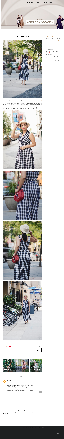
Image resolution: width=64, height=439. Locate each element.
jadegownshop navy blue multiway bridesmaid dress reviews (19, 387)
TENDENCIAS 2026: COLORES (49, 54)
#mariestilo (22, 33)
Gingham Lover (7, 369)
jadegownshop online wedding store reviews (16, 386)
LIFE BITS (45, 2)
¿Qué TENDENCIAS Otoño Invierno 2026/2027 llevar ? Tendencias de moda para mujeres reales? (52, 57)
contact (50, 2)
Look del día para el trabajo (49, 49)
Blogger (42, 427)
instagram (58, 38)
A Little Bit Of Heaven (22, 369)
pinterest (52, 38)
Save (10, 346)
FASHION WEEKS (39, 2)
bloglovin (58, 42)
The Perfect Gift (34, 369)
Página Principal (7, 426)
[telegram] (6, 346)
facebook (47, 42)
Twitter (53, 42)
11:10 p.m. (8, 382)
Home (19, 2)
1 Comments (40, 346)
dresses (9, 380)
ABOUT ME (24, 2)
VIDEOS (28, 2)
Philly (41, 100)
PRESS (6, 423)
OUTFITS (33, 2)
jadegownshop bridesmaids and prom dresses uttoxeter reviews (20, 390)
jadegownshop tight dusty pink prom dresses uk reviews (18, 389)
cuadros (5, 105)
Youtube (47, 38)
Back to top (59, 433)
